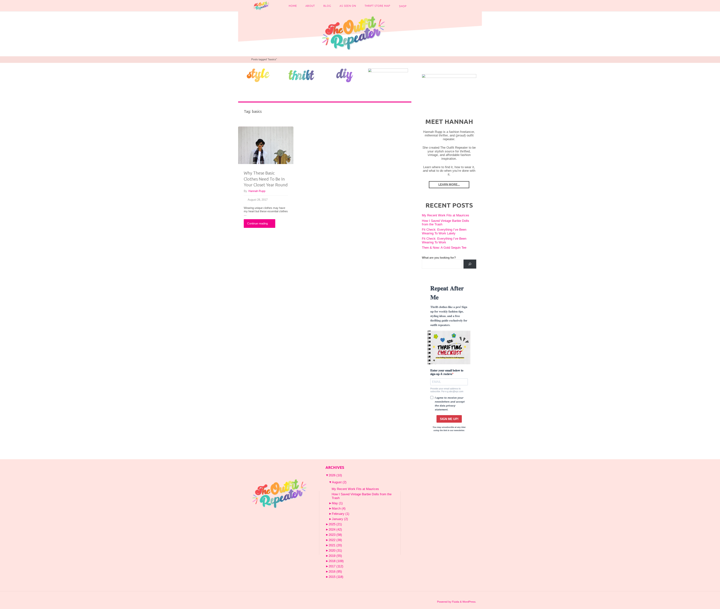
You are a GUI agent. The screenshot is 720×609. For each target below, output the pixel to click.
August (339, 482)
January (340, 519)
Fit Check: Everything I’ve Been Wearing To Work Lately (444, 231)
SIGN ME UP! (449, 419)
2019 (335, 555)
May (337, 503)
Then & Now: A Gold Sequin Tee (444, 247)
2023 (335, 534)
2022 (335, 540)
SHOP (403, 6)
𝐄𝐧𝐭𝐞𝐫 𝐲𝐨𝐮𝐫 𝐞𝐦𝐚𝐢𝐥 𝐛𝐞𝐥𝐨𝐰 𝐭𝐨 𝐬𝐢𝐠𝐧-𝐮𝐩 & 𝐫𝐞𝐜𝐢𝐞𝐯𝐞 (446, 372)
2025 (335, 524)
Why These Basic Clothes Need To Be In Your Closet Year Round (266, 179)
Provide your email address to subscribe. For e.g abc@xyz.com (446, 390)
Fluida (455, 601)
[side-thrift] (301, 75)
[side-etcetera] (388, 75)
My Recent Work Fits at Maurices (445, 215)
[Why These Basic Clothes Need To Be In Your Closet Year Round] (265, 145)
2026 (335, 475)
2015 (336, 576)
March (339, 508)
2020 (335, 550)
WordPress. (469, 601)
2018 (336, 561)
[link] (414, 5)
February (340, 513)
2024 (335, 529)
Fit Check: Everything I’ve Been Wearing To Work (444, 240)
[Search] (470, 264)
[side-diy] (345, 75)
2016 (335, 571)
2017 (336, 566)
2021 (335, 545)
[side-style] (258, 75)
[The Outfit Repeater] (261, 5)
